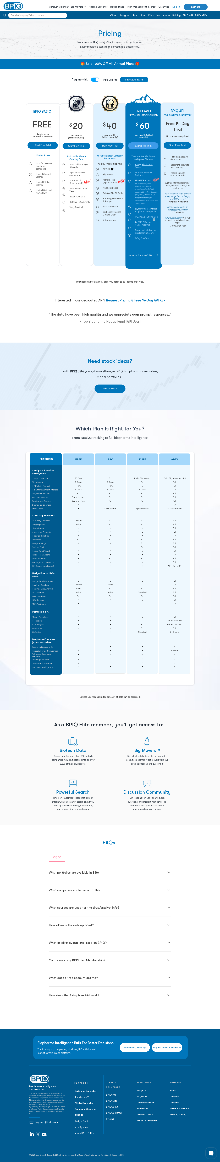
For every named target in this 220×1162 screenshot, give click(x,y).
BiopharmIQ (147, 164)
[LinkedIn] (31, 1134)
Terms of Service (135, 281)
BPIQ (137, 164)
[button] (196, 7)
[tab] (57, 857)
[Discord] (44, 1134)
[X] (38, 1134)
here (59, 1109)
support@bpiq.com (46, 1122)
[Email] (31, 1122)
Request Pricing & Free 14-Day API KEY (135, 300)
